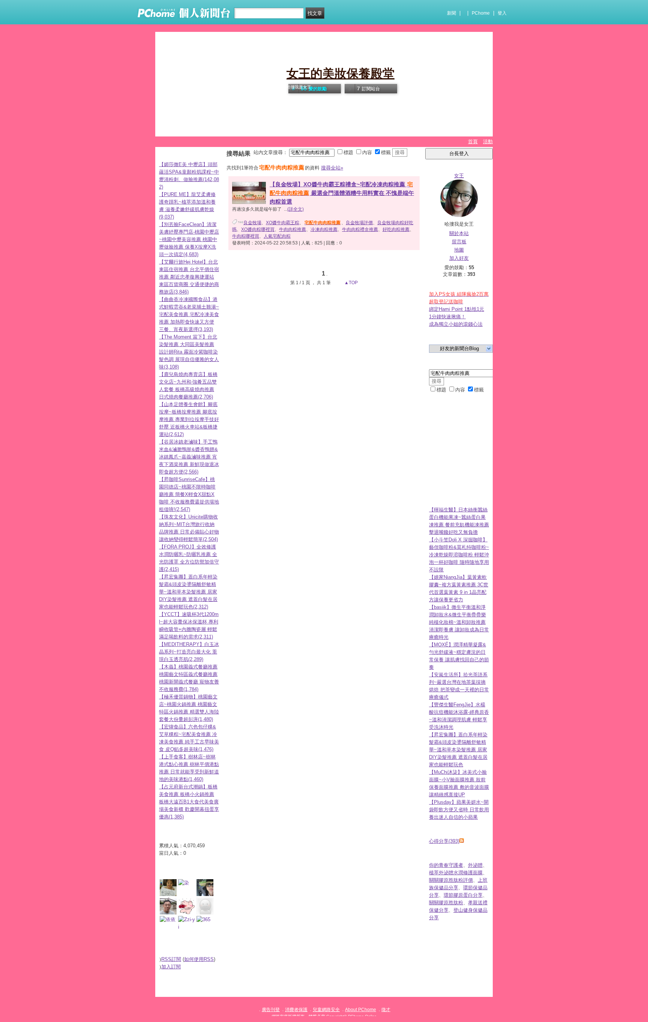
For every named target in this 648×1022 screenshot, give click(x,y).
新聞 (451, 13)
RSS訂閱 (171, 959)
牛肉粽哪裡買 (245, 236)
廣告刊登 (271, 1009)
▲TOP (350, 282)
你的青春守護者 (446, 865)
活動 (488, 141)
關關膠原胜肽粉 (446, 902)
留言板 (459, 241)
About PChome (360, 1009)
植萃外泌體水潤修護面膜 (456, 872)
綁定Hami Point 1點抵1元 (456, 309)
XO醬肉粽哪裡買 (257, 229)
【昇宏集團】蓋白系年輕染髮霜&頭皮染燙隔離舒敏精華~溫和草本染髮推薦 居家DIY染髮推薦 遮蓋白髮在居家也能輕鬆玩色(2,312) (188, 592)
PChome (481, 13)
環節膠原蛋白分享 (463, 895)
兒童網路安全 (326, 1009)
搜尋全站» (332, 168)
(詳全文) (295, 209)
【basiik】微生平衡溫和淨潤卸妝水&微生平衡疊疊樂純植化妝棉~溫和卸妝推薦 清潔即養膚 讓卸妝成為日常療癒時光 (459, 622)
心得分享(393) (444, 841)
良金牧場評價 (359, 222)
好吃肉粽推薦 (396, 229)
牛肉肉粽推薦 (292, 229)
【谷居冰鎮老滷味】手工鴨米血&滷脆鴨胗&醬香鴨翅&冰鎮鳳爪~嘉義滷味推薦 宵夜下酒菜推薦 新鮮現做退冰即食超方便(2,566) (189, 457)
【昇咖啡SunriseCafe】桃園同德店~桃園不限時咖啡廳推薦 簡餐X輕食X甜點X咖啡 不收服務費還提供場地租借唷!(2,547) (189, 494)
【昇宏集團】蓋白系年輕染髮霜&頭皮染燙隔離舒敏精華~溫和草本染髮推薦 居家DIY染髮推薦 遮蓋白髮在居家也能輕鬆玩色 (458, 749)
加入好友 (459, 258)
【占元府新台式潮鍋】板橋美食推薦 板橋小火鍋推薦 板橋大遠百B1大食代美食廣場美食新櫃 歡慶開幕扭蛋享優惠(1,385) (189, 802)
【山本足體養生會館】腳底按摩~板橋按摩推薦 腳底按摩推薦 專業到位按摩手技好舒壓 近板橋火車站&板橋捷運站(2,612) (189, 419)
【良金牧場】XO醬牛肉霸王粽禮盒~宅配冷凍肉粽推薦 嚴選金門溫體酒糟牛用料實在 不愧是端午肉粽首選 (342, 193)
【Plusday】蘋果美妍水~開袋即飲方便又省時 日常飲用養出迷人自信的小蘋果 (459, 809)
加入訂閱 (171, 967)
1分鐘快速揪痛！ (447, 316)
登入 (502, 13)
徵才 (385, 1009)
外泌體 (475, 865)
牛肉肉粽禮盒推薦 (360, 229)
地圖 (459, 250)
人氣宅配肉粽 (277, 236)
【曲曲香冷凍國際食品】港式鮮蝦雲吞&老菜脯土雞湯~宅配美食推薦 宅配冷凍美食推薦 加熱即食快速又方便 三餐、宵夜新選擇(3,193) (189, 314)
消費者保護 (296, 1009)
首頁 (473, 141)
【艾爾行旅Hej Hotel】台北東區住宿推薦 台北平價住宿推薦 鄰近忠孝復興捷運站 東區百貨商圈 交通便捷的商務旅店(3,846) (189, 277)
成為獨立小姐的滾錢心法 (456, 324)
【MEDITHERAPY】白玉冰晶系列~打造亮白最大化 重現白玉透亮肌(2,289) (189, 651)
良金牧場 (252, 222)
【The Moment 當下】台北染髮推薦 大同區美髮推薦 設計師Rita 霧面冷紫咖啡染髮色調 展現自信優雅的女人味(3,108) (189, 352)
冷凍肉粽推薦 (324, 229)
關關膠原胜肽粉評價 (451, 880)
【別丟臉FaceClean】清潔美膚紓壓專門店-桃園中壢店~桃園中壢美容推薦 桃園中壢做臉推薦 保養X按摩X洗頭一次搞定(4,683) (189, 239)
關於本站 (459, 233)
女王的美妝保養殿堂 (340, 73)
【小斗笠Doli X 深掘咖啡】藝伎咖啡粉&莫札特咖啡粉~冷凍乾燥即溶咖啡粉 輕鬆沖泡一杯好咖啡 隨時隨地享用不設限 (459, 554)
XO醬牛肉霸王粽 (282, 222)
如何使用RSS (199, 959)
